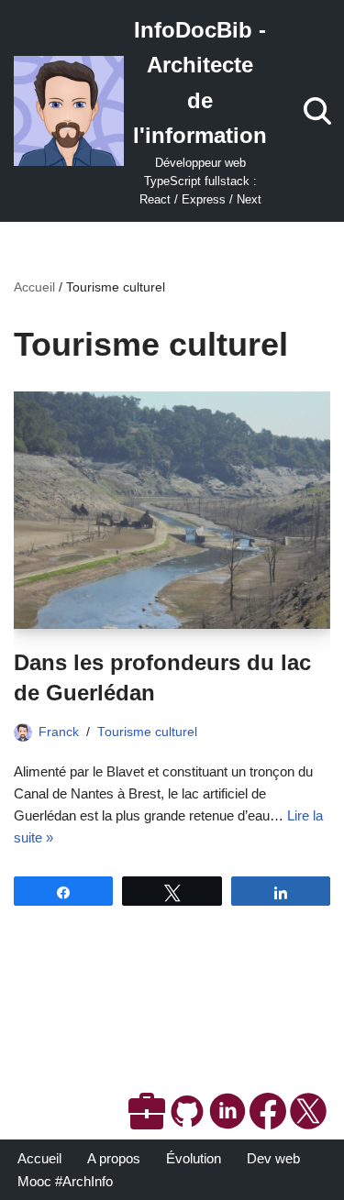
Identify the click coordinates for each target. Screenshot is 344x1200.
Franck (59, 732)
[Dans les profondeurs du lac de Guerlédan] (172, 510)
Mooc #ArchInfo (65, 1181)
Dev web (273, 1158)
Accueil (34, 287)
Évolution (193, 1158)
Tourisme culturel (147, 732)
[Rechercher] (317, 111)
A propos (113, 1158)
